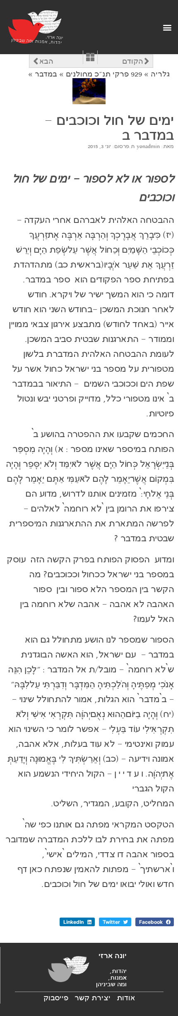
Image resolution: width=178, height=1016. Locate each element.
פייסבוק (55, 998)
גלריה (160, 74)
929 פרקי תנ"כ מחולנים (104, 74)
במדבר (46, 74)
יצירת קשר (93, 998)
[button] (167, 27)
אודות (126, 998)
